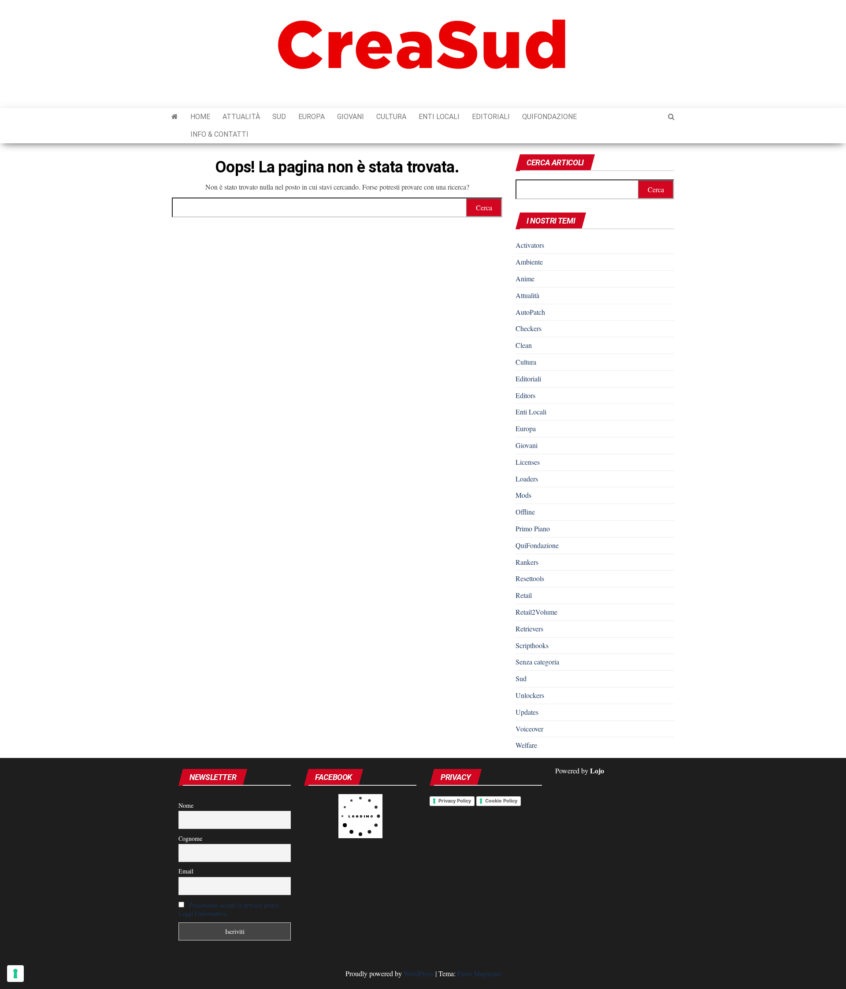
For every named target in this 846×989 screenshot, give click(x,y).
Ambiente (529, 261)
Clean (524, 345)
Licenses (528, 462)
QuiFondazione (549, 116)
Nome (185, 805)
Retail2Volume (536, 611)
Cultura (391, 116)
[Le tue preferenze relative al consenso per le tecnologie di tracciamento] (15, 973)
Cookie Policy (501, 801)
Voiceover (529, 728)
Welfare (526, 745)
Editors (525, 395)
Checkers (529, 328)
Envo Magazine (479, 973)
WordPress (419, 973)
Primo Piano (533, 528)
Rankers (527, 562)
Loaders (527, 478)
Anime (525, 278)
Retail (524, 595)
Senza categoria (537, 661)
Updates (527, 712)
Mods (523, 495)
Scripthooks (532, 645)
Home (200, 116)
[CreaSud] (174, 117)
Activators (530, 245)
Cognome (190, 838)
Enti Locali (439, 116)
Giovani (350, 116)
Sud (279, 116)
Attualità (241, 116)
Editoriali (491, 116)
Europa (311, 116)
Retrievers (529, 628)
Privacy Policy (454, 801)
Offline (525, 511)
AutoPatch (530, 312)
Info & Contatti (219, 134)
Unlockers (530, 695)
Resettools (530, 578)
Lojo (597, 770)
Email (185, 871)
